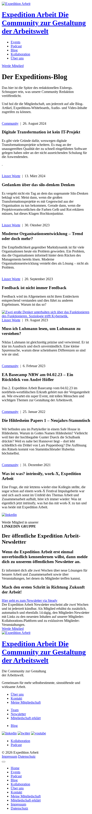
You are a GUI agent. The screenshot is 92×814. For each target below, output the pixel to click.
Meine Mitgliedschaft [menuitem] (26, 796)
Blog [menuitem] (14, 780)
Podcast (16, 46)
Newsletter (18, 714)
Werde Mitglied (13, 66)
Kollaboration (20, 54)
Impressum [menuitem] (18, 804)
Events (15, 42)
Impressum (9, 756)
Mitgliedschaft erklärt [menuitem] (26, 800)
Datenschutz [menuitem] (19, 808)
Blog (14, 50)
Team (15, 710)
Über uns (17, 58)
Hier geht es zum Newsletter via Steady (29, 600)
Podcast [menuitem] (16, 776)
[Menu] (3, 761)
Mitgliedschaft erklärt (26, 718)
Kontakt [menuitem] (16, 792)
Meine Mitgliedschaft (26, 702)
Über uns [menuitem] (17, 788)
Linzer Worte (11, 176)
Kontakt (16, 698)
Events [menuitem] (15, 772)
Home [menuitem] (15, 768)
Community (10, 123)
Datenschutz (27, 756)
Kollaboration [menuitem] (20, 784)
